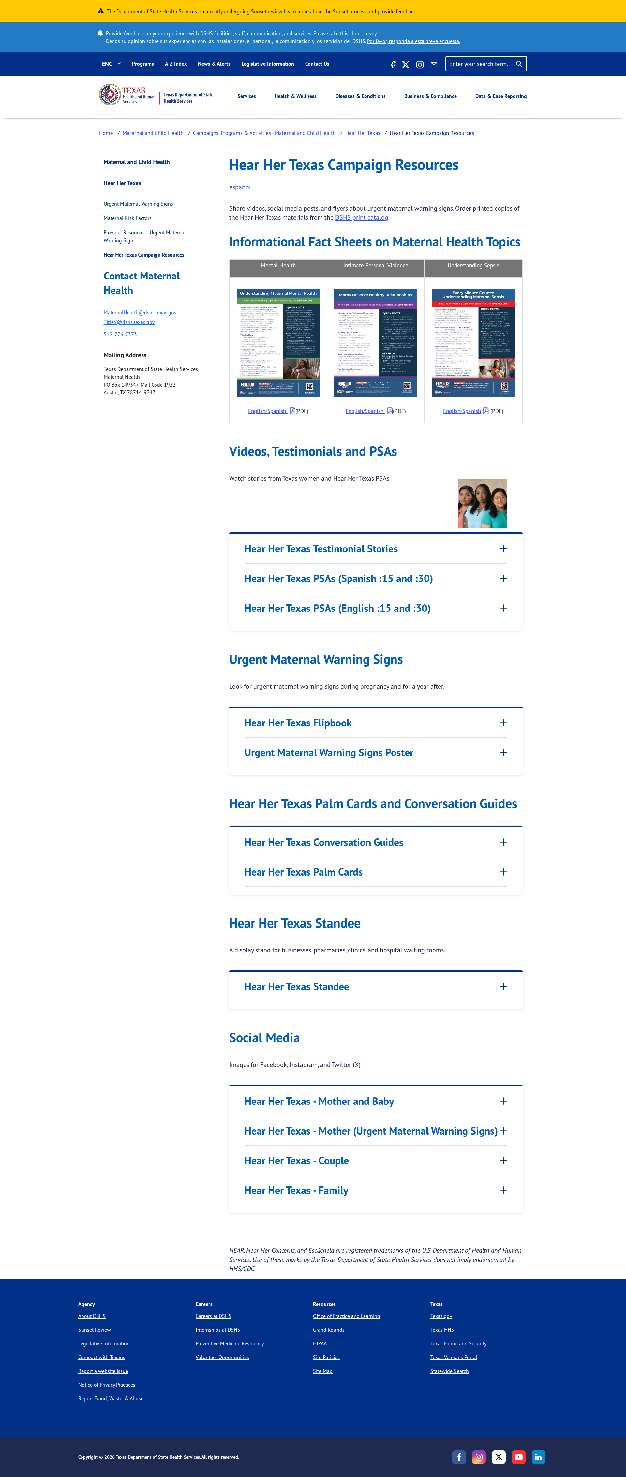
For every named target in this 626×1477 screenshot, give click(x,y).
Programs (143, 63)
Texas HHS (442, 1329)
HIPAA (320, 1343)
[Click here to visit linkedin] (538, 1457)
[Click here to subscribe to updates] (434, 65)
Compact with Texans (101, 1357)
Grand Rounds (329, 1329)
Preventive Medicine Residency (230, 1343)
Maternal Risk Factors (128, 218)
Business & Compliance (430, 96)
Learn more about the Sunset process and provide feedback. (350, 11)
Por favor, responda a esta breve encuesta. (413, 41)
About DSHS (92, 1316)
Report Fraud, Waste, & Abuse (110, 1398)
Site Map (323, 1371)
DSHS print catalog (361, 217)
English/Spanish (268, 410)
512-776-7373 (120, 334)
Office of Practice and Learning (346, 1316)
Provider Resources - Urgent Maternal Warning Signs (145, 236)
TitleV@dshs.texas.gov (129, 322)
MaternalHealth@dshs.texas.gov (140, 312)
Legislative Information (268, 63)
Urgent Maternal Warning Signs (138, 203)
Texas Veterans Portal (453, 1357)
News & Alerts (214, 63)
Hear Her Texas (362, 132)
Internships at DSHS (218, 1329)
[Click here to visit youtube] (518, 1457)
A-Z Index (176, 63)
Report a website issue (103, 1371)
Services (247, 96)
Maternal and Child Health (153, 132)
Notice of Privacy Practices (106, 1384)
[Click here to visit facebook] (392, 65)
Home (106, 132)
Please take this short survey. (345, 33)
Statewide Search (449, 1371)
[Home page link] (156, 94)
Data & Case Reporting (501, 96)
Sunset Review (94, 1329)
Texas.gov (441, 1316)
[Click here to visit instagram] (420, 65)
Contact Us (317, 63)
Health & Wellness (296, 96)
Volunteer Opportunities (222, 1357)
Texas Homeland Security (458, 1343)
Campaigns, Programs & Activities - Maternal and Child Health (264, 132)
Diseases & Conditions (360, 96)
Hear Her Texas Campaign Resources (144, 254)
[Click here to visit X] (405, 65)
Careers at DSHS (213, 1316)
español (240, 187)
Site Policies (326, 1357)
